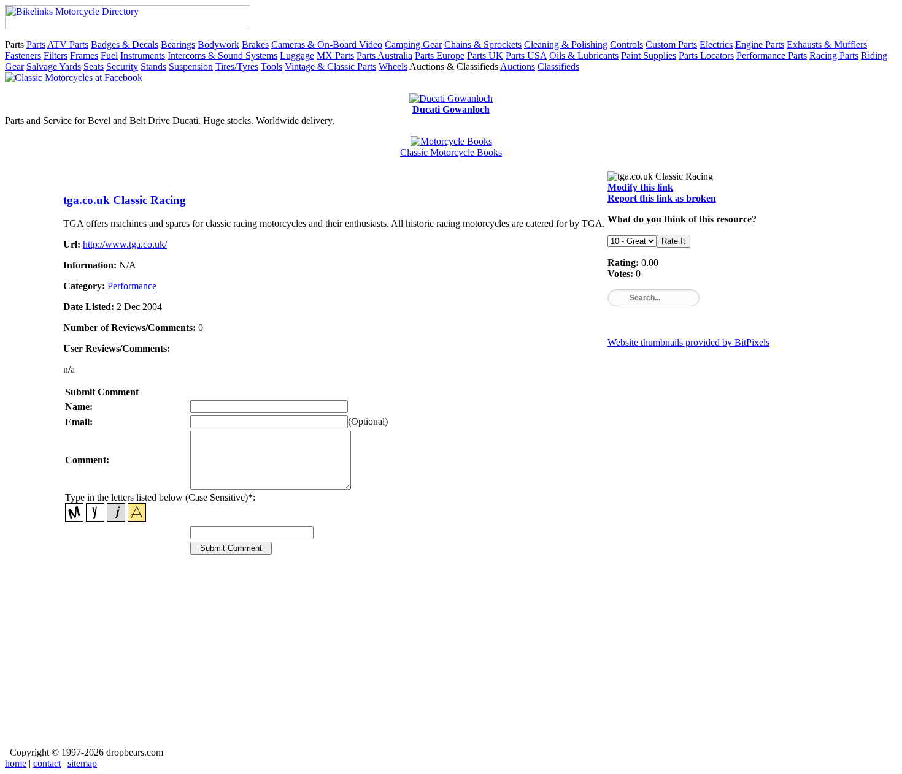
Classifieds (558, 66)
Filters (55, 55)
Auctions (517, 66)
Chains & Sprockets (483, 44)
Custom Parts (671, 44)
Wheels (393, 66)
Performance (131, 286)
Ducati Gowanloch (451, 109)
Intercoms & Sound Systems (222, 55)
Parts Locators (706, 55)
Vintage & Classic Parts (330, 66)
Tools (271, 66)
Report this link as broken (661, 198)
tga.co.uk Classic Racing (124, 200)
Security (122, 66)
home (15, 763)
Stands (153, 66)
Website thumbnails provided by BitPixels (688, 342)
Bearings (178, 44)
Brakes (255, 44)
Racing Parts (833, 55)
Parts (35, 44)
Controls (626, 44)
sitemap (82, 763)
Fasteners (23, 55)
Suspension (191, 66)
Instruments (142, 55)
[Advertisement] (431, 659)
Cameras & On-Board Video (326, 44)
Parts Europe (439, 55)
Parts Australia (384, 55)
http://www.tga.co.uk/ (125, 244)
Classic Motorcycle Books (451, 152)
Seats (93, 66)
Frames (84, 55)
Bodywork (218, 44)
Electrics (716, 44)
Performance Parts (771, 55)
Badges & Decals (124, 44)
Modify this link (640, 187)
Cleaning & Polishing (565, 44)
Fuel (109, 55)
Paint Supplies (648, 55)
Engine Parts (759, 44)
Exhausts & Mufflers (827, 44)
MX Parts (335, 55)
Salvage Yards (53, 66)
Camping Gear (413, 44)
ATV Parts (67, 44)
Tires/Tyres (236, 66)
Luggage (297, 55)
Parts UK (485, 55)
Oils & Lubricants (584, 55)
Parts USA (526, 55)
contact (47, 763)
